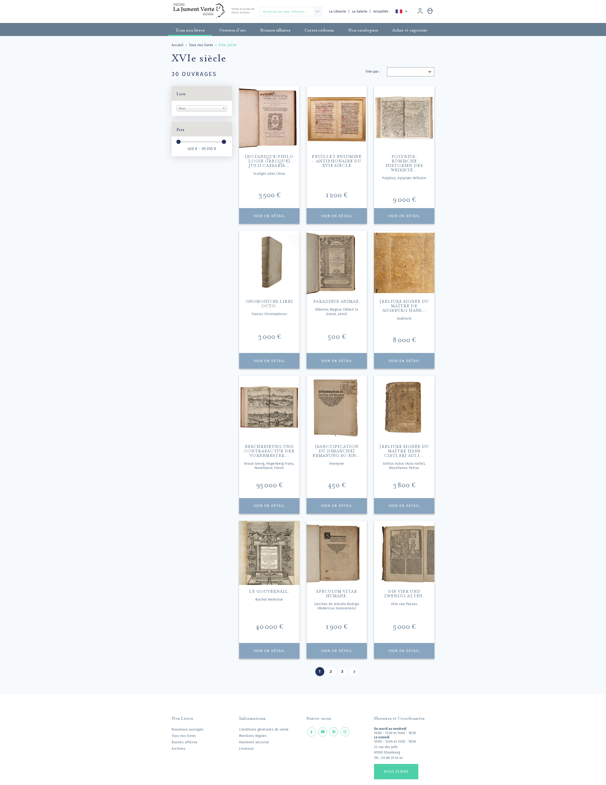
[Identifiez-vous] (420, 11)
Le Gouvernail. (269, 591)
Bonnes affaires (185, 742)
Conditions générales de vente (264, 729)
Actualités (380, 11)
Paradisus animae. (336, 301)
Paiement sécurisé (254, 742)
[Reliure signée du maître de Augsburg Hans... (404, 305)
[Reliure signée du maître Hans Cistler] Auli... (404, 450)
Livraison (246, 749)
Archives (178, 749)
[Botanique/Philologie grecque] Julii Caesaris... (269, 160)
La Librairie (338, 11)
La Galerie (360, 11)
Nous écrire (396, 772)
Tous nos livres (184, 736)
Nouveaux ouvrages (188, 729)
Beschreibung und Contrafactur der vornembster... (269, 450)
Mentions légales (253, 736)
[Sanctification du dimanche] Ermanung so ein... (336, 450)
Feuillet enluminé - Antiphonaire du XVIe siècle (336, 160)
